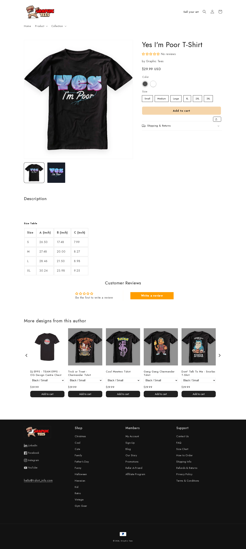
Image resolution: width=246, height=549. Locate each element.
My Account (132, 436)
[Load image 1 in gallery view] (34, 173)
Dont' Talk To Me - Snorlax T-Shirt (198, 373)
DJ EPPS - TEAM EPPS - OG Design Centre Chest (45, 373)
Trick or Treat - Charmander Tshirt (79, 373)
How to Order (184, 455)
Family (78, 455)
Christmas (80, 436)
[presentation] (26, 355)
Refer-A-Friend (134, 468)
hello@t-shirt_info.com (38, 480)
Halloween (81, 474)
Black (145, 84)
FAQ (179, 443)
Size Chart (182, 449)
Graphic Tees (127, 540)
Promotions (132, 461)
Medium (161, 97)
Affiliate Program (135, 474)
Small (147, 97)
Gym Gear (81, 506)
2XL (198, 97)
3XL (208, 97)
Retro (78, 493)
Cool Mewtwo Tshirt (118, 372)
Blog (128, 449)
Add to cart (47, 394)
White (153, 84)
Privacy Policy (184, 474)
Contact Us (182, 436)
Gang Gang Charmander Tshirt (159, 373)
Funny (78, 468)
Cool (77, 443)
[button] (41, 26)
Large (176, 97)
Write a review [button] (152, 296)
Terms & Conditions (187, 480)
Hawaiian (80, 480)
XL (187, 97)
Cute (77, 449)
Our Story (131, 455)
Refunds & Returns (186, 468)
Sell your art (191, 12)
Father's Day (82, 461)
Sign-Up (130, 443)
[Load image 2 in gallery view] (56, 173)
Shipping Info (183, 461)
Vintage (79, 499)
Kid (77, 487)
